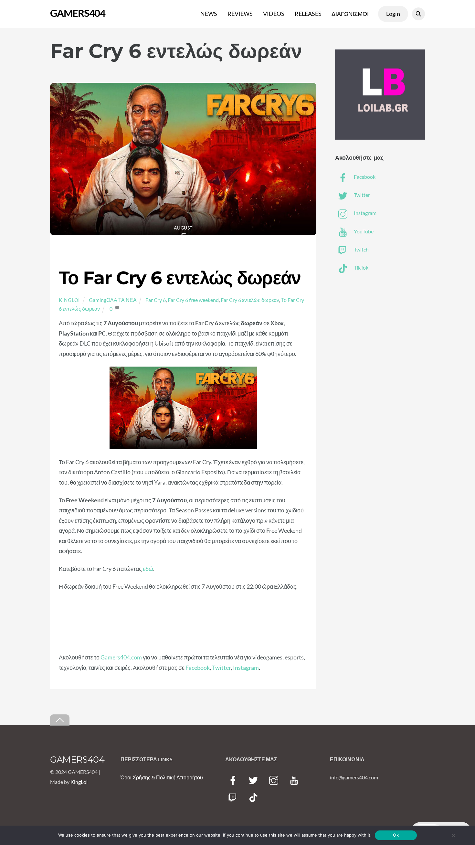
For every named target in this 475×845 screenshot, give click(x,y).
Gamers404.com (121, 657)
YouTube (363, 231)
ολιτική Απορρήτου (181, 777)
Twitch (361, 249)
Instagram (246, 667)
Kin (74, 782)
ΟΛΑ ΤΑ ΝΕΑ (121, 300)
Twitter (221, 667)
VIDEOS (273, 13)
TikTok (360, 267)
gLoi (83, 782)
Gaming (97, 300)
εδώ (148, 568)
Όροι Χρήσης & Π (140, 777)
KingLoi (69, 300)
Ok (396, 835)
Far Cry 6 (155, 300)
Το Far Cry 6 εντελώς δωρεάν (180, 278)
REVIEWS (240, 13)
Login (393, 13)
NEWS (208, 13)
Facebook (197, 667)
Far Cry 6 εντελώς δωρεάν (250, 300)
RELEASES (308, 13)
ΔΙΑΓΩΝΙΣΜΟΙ (350, 13)
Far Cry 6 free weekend (193, 300)
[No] (453, 835)
